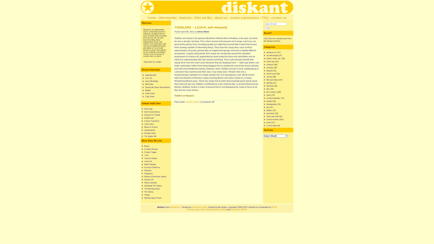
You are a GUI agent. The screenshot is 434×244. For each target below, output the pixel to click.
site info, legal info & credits (199, 209)
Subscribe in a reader (152, 62)
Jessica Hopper (150, 158)
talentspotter (168, 17)
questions (270, 113)
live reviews (271, 92)
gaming (269, 83)
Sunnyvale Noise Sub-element (157, 87)
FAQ (265, 17)
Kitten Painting (150, 164)
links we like (203, 17)
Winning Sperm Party (153, 198)
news (269, 95)
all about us (271, 52)
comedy (270, 68)
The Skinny (149, 192)
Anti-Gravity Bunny (152, 112)
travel (269, 122)
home (152, 17)
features (186, 17)
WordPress (175, 207)
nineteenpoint (149, 130)
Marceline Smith (199, 207)
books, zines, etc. (274, 58)
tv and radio (271, 126)
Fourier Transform (151, 121)
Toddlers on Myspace (184, 96)
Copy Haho (149, 96)
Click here (268, 38)
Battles (148, 90)
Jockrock (148, 161)
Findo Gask (150, 93)
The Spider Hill (150, 136)
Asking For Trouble (152, 115)
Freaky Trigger (150, 152)
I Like (146, 155)
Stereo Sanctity (150, 183)
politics (269, 110)
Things (147, 195)
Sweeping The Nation (153, 186)
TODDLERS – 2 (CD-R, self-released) (200, 27)
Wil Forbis (149, 84)
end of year (271, 74)
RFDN (274, 207)
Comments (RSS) (239, 209)
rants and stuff (272, 116)
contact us (279, 17)
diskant (269, 71)
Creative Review (151, 149)
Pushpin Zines (150, 133)
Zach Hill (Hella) (151, 81)
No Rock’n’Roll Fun (152, 167)
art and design (272, 55)
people (269, 101)
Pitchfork (148, 170)
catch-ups (271, 61)
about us (221, 17)
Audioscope (149, 118)
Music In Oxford (150, 127)
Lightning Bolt (150, 75)
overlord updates (273, 98)
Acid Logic (148, 109)
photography (272, 104)
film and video (272, 80)
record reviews (193, 102)
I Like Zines (149, 124)
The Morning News (152, 189)
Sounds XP (148, 180)
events (269, 77)
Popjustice (148, 173)
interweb (270, 86)
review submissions (244, 17)
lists (268, 89)
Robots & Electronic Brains (155, 177)
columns (270, 65)
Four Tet (148, 78)
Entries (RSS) (220, 209)
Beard (146, 146)
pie (268, 107)
